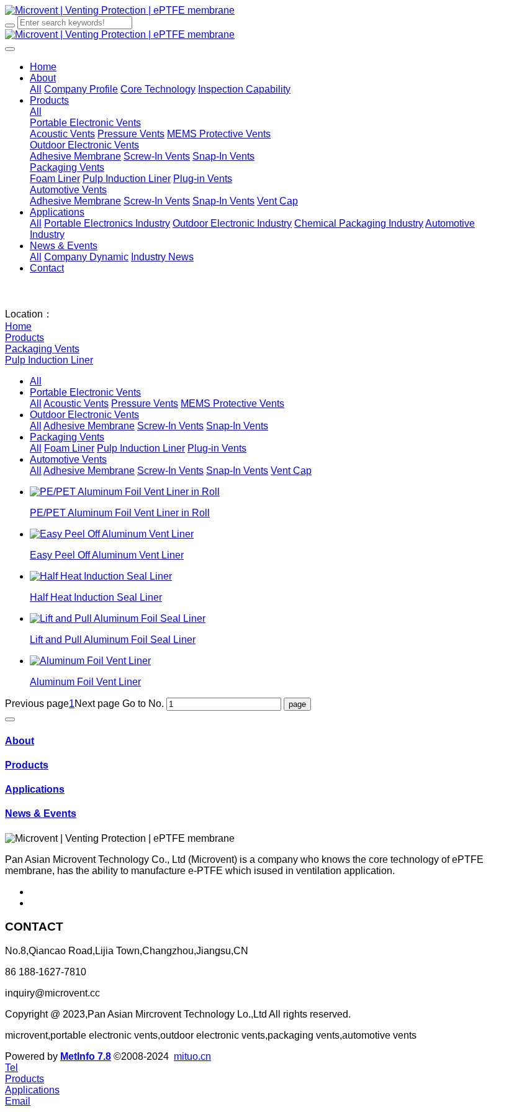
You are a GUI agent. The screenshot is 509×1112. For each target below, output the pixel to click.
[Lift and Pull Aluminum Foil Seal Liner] (117, 618)
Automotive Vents (68, 459)
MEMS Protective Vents (232, 403)
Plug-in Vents (216, 448)
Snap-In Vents (237, 426)
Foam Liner (69, 448)
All (36, 89)
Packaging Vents (42, 349)
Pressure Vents (144, 403)
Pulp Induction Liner (49, 360)
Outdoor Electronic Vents (84, 414)
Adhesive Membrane (89, 426)
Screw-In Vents (170, 426)
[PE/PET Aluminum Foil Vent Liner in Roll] (125, 491)
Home (43, 67)
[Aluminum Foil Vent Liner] (90, 660)
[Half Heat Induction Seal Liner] (101, 576)
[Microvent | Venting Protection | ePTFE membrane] (254, 10)
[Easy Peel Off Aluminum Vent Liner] (112, 534)
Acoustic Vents (76, 403)
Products (24, 337)
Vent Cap (291, 470)
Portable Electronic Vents (85, 392)
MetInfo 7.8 (85, 1056)
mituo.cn (192, 1056)
